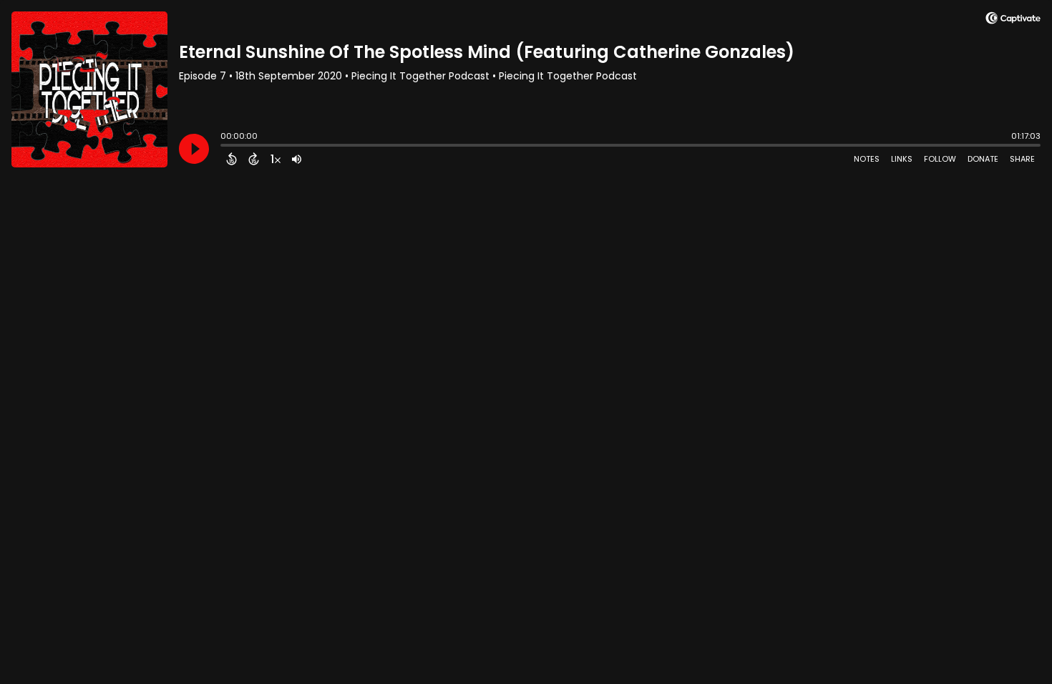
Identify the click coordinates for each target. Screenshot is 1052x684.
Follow (940, 159)
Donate (983, 159)
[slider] (224, 147)
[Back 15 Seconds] (231, 158)
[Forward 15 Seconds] (254, 158)
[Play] (194, 149)
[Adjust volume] (296, 158)
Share (1022, 159)
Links (901, 159)
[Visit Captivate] (1013, 20)
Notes (867, 159)
